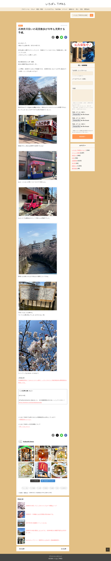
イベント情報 (76, 153)
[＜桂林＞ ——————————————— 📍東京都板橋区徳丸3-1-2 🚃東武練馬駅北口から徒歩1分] (59, 470)
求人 (77, 9)
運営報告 (74, 168)
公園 (40, 488)
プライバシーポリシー (55, 556)
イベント (64, 9)
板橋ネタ (71, 9)
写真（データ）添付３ (78, 124)
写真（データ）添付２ (78, 118)
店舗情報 (74, 160)
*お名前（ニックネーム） (79, 70)
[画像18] (37, 345)
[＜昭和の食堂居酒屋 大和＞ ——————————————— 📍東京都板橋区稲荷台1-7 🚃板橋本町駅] (59, 453)
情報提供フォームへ (25, 419)
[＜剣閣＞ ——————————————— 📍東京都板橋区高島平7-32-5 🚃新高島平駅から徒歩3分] (26, 453)
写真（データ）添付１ (78, 112)
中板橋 (33, 488)
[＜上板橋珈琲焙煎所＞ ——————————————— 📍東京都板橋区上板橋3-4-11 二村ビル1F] (43, 453)
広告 (81, 9)
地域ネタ (74, 155)
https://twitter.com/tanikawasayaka (30, 402)
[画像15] (37, 201)
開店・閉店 (39, 9)
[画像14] (37, 165)
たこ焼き (26, 488)
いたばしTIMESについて (79, 150)
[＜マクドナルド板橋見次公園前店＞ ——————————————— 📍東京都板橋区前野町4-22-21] (43, 470)
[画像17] (37, 295)
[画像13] (37, 129)
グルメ (33, 9)
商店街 (46, 488)
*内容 (74, 88)
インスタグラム (49, 9)
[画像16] (37, 248)
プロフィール (25, 9)
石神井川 (64, 488)
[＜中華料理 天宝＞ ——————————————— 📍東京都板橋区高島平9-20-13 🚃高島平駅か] (26, 470)
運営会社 (86, 9)
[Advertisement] (42, 16)
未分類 (74, 163)
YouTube (58, 9)
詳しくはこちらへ (25, 426)
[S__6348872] (37, 90)
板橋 (52, 488)
